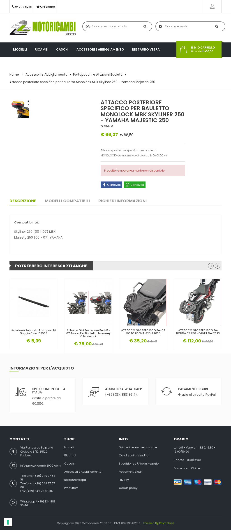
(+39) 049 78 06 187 (39, 491)
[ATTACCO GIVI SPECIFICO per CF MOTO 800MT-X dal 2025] (143, 302)
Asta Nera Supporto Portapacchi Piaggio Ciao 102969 (33, 332)
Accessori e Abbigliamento (100, 49)
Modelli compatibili (67, 201)
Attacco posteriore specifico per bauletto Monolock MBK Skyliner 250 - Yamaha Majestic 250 (82, 82)
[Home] (42, 28)
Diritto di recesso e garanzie (138, 447)
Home (14, 74)
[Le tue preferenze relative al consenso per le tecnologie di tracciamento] (8, 522)
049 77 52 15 (23, 7)
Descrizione (22, 201)
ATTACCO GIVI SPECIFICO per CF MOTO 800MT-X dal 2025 (143, 332)
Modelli (20, 49)
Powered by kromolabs (158, 523)
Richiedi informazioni (122, 201)
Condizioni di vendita (133, 455)
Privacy (124, 480)
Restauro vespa (146, 49)
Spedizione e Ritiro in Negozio (139, 463)
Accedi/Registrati (212, 6)
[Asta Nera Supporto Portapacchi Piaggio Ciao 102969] (33, 302)
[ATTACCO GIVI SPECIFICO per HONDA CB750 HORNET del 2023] (198, 302)
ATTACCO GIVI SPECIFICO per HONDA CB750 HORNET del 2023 (198, 332)
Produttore (24, 63)
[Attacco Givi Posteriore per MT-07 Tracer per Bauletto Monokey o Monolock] (88, 302)
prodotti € (203, 49)
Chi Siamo (47, 7)
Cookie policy (128, 488)
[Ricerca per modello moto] (144, 26)
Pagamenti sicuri (130, 472)
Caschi (62, 49)
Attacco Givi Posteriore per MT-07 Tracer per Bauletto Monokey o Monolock (88, 333)
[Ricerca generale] (215, 26)
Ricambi (41, 49)
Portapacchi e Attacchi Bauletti (97, 74)
